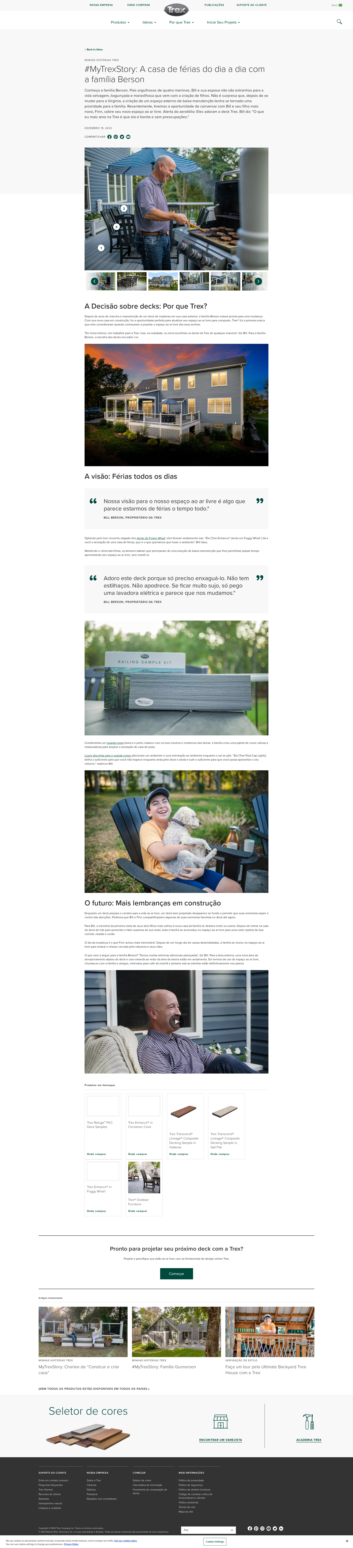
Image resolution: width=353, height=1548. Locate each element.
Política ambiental (188, 1502)
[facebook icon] (109, 137)
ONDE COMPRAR (138, 5)
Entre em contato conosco (53, 1480)
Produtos (118, 22)
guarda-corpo (115, 743)
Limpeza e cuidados (50, 1508)
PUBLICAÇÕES (214, 5)
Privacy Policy (71, 1544)
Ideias (148, 22)
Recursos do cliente (50, 1494)
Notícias (91, 1490)
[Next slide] (260, 281)
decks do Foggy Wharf (151, 538)
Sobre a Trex (94, 1480)
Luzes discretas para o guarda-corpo (108, 755)
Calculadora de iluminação (147, 1485)
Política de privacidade (191, 1480)
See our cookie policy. (125, 1540)
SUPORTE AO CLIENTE (252, 5)
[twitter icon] (122, 137)
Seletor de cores (142, 1480)
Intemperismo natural (50, 1503)
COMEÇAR (139, 1472)
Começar (176, 1273)
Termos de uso (187, 1507)
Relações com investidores (102, 1499)
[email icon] (128, 137)
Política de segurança (191, 1485)
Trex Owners (46, 1490)
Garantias (44, 1499)
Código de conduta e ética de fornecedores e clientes (195, 1496)
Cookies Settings (215, 1541)
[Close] (347, 1541)
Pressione (92, 1494)
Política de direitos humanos (194, 1490)
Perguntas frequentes (51, 1485)
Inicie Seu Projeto (222, 22)
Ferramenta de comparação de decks (150, 1491)
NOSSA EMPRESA (101, 5)
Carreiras (91, 1485)
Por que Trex (179, 22)
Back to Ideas (95, 49)
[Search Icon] (339, 22)
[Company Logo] (176, 9)
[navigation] (176, 5)
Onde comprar (96, 1154)
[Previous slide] (93, 281)
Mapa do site (186, 1512)
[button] (176, 1021)
